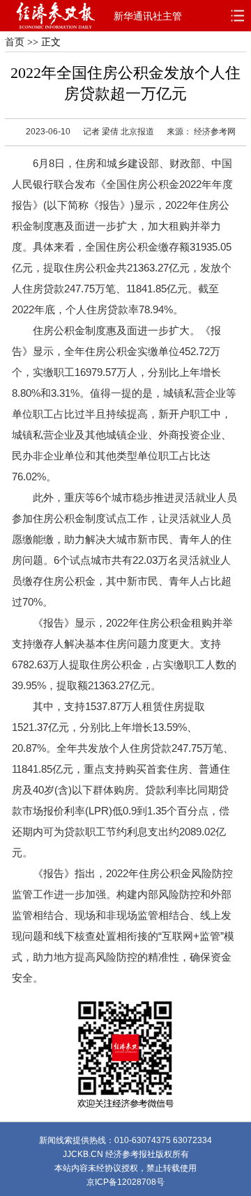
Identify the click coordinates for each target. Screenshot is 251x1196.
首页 (14, 42)
